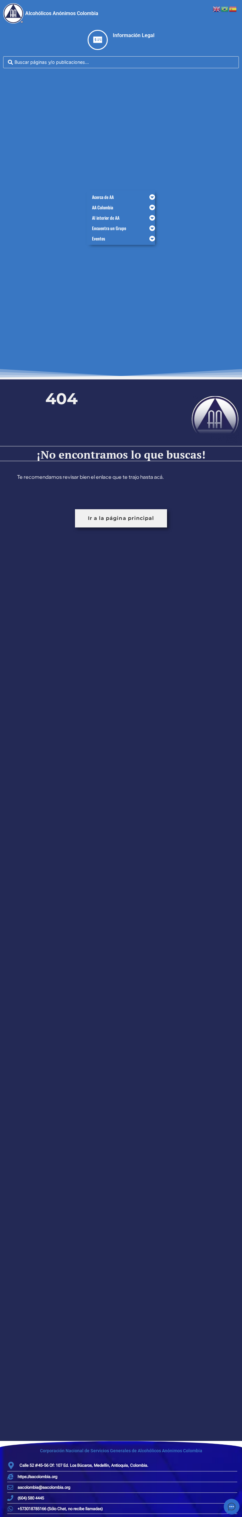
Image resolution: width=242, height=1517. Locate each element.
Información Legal (133, 35)
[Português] (225, 8)
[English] (217, 8)
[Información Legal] (98, 40)
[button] (121, 196)
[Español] (233, 8)
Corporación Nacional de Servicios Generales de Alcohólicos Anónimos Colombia (121, 1450)
